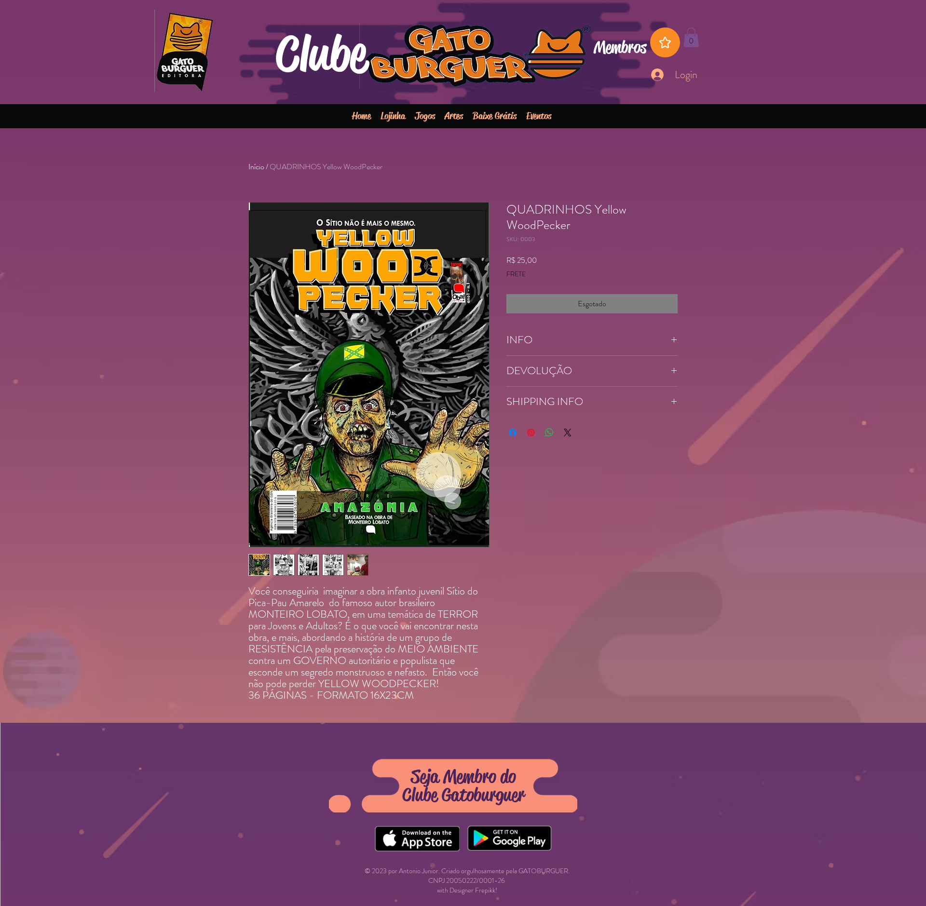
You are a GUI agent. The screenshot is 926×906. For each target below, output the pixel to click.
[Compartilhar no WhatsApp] (549, 432)
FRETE (516, 274)
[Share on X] (567, 432)
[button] (691, 37)
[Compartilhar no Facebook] (512, 432)
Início (256, 166)
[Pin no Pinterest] (531, 432)
